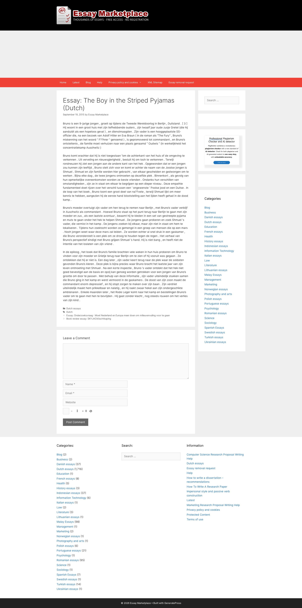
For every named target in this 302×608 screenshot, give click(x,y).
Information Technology (219, 250)
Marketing (210, 284)
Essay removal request (181, 82)
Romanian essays (215, 313)
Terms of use (195, 519)
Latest (76, 82)
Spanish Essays (214, 327)
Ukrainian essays (215, 342)
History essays (213, 241)
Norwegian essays (216, 289)
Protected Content (198, 514)
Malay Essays (213, 274)
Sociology (210, 322)
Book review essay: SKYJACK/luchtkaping (88, 318)
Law (207, 260)
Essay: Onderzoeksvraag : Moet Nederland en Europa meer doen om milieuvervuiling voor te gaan (118, 315)
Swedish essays (214, 332)
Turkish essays (213, 337)
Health (208, 236)
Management (212, 279)
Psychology (211, 308)
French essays (213, 231)
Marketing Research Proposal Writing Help (213, 505)
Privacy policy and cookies (123, 82)
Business (210, 212)
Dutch (69, 312)
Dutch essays (73, 308)
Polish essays (213, 298)
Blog (88, 82)
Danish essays (213, 217)
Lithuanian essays (215, 270)
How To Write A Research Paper (207, 486)
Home (63, 82)
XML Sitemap (155, 82)
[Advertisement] (151, 54)
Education (210, 226)
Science (209, 318)
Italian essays (213, 255)
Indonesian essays (216, 246)
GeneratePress (172, 603)
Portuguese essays (216, 303)
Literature (210, 265)
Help (99, 82)
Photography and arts (218, 294)
